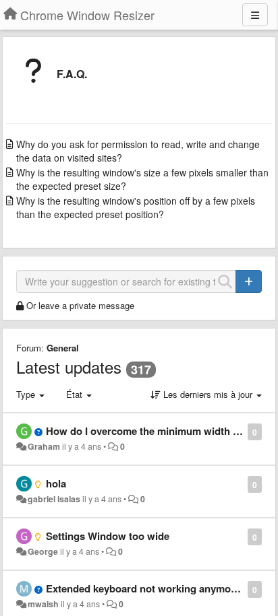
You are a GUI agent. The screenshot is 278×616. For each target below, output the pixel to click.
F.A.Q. (72, 73)
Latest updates (68, 366)
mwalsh (43, 604)
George (43, 551)
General (63, 347)
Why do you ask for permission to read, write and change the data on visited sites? (138, 150)
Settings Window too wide (107, 535)
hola (56, 483)
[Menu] (255, 14)
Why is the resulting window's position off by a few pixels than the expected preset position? (135, 207)
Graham (44, 446)
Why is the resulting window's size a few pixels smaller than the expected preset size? (142, 179)
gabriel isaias (54, 499)
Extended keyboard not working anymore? (146, 588)
